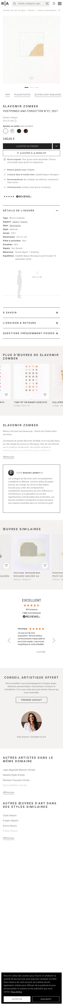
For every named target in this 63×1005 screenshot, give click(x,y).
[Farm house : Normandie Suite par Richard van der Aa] (31, 552)
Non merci (46, 999)
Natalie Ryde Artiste (14, 775)
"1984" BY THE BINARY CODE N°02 (30, 402)
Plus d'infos (16, 992)
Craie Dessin (10, 815)
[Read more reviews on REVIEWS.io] (31, 617)
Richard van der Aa (26, 576)
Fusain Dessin (10, 820)
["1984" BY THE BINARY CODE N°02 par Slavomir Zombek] (31, 381)
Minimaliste (15, 225)
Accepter (17, 999)
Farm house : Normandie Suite (27, 573)
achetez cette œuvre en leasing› (29, 187)
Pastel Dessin (10, 831)
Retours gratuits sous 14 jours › (21, 170)
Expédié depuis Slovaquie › (47, 174)
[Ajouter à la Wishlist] (45, 395)
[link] (47, 3)
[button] (60, 3)
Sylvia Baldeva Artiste (15, 785)
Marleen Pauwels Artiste (16, 780)
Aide (7, 94)
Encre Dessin (10, 825)
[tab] (31, 210)
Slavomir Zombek (21, 106)
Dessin (31, 10)
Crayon (24, 222)
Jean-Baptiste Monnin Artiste (19, 769)
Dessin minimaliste (46, 10)
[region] (31, 640)
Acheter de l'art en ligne (14, 10)
